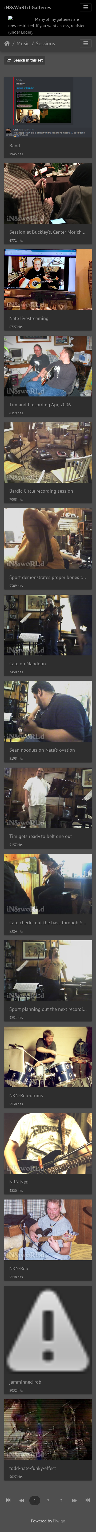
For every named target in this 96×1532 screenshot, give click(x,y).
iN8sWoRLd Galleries (27, 7)
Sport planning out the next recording (48, 1009)
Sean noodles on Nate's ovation (42, 750)
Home (7, 43)
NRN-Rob (18, 1268)
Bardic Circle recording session (41, 491)
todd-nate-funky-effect (32, 1468)
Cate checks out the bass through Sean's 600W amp (48, 922)
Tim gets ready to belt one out (40, 836)
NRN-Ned (19, 1182)
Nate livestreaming (29, 318)
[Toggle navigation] (86, 7)
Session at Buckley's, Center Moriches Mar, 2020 (48, 232)
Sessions (45, 43)
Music (23, 43)
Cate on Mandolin (27, 663)
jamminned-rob (25, 1382)
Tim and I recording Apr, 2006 (40, 404)
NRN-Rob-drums (26, 1095)
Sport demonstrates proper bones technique (48, 577)
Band (14, 145)
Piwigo (59, 1520)
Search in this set (28, 60)
